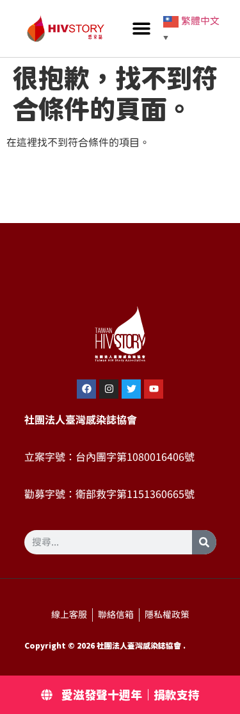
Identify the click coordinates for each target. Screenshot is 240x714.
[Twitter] (131, 389)
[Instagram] (108, 389)
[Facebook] (86, 389)
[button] (141, 28)
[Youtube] (153, 389)
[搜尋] (204, 542)
